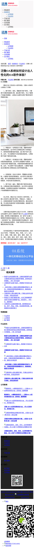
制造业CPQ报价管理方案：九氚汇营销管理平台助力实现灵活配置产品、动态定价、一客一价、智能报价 (18, 300)
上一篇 (3, 268)
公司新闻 (10, 14)
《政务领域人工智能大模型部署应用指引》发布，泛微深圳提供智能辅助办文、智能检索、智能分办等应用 (18, 289)
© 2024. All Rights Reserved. (9, 492)
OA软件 (25, 214)
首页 (9, 63)
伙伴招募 (7, 22)
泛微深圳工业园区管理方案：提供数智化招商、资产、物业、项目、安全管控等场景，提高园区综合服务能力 (18, 306)
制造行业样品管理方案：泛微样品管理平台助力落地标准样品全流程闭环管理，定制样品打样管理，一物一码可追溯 (18, 279)
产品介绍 (7, 18)
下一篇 (7, 268)
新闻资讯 (7, 12)
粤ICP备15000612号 (23, 492)
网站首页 (7, 10)
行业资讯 (10, 16)
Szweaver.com (25, 497)
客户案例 (7, 20)
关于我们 (7, 24)
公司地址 (10, 27)
